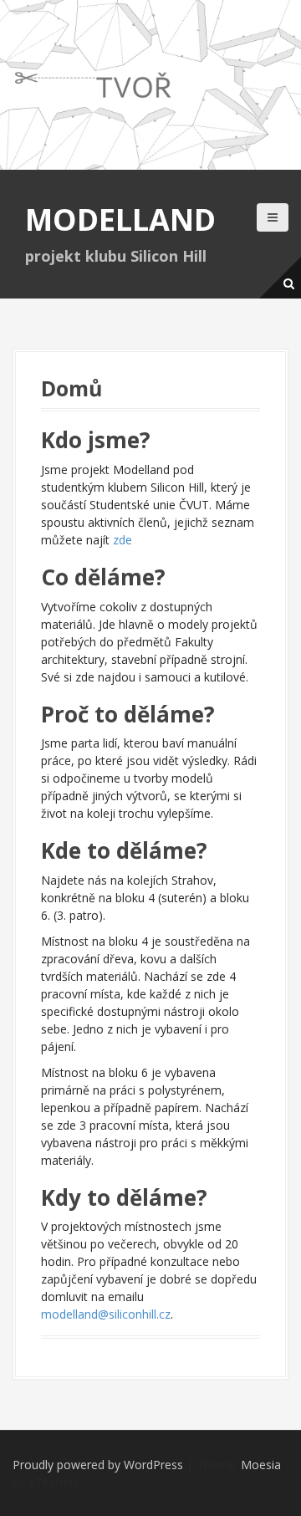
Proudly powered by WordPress (98, 1465)
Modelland (120, 219)
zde (122, 540)
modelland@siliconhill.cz (106, 1314)
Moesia (261, 1465)
